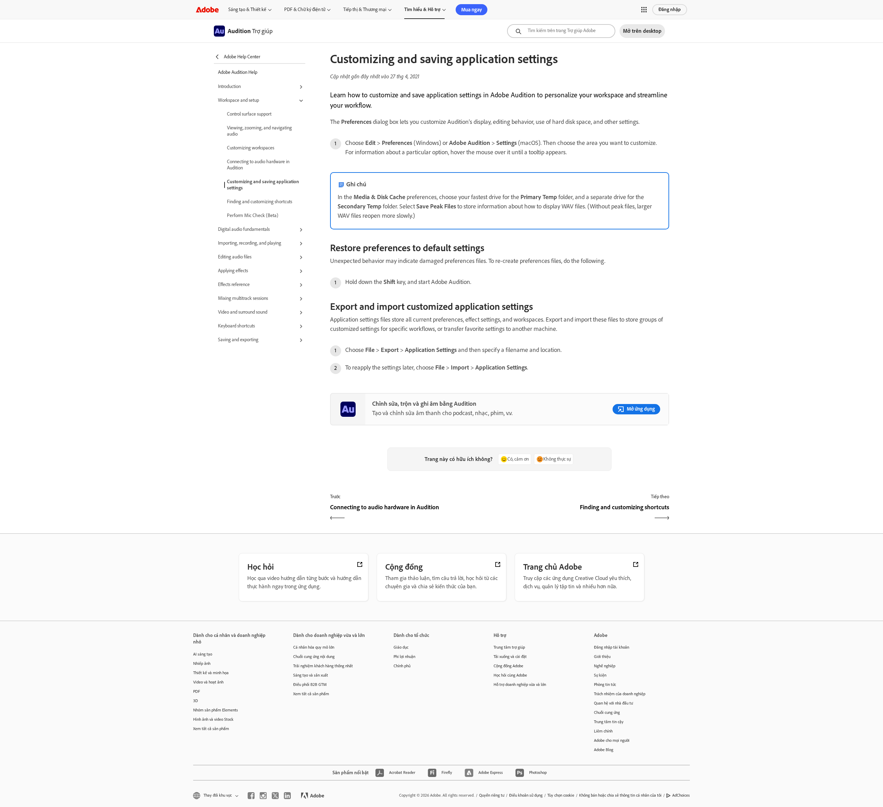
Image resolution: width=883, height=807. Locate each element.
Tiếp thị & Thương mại (364, 9)
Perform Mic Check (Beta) (252, 215)
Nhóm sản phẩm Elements (215, 710)
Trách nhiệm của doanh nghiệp (619, 693)
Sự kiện (600, 675)
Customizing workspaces (250, 148)
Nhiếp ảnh (201, 663)
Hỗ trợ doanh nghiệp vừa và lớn (520, 684)
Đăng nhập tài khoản (611, 647)
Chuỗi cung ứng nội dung (314, 656)
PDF (196, 691)
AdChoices (681, 795)
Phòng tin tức (605, 684)
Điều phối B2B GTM (310, 684)
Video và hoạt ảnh (208, 682)
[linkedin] (287, 795)
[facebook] (251, 795)
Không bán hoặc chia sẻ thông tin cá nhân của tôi (620, 795)
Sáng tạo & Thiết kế (247, 9)
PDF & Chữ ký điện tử (304, 9)
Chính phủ (402, 665)
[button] (643, 9)
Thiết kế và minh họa (211, 672)
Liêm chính (603, 731)
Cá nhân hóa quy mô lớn (313, 647)
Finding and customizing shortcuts (259, 202)
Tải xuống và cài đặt (510, 656)
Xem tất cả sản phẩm (211, 728)
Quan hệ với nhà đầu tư (613, 703)
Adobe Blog (603, 749)
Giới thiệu (602, 656)
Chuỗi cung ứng (607, 712)
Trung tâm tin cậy (609, 721)
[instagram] (263, 795)
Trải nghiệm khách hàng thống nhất (323, 665)
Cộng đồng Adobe (508, 665)
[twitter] (275, 795)
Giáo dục (401, 647)
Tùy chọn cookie (560, 795)
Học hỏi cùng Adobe (510, 675)
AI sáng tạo (202, 654)
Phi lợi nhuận (404, 656)
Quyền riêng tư (491, 795)
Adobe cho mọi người (611, 740)
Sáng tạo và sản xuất (310, 675)
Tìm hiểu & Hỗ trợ (422, 9)
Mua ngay (471, 10)
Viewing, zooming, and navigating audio (259, 131)
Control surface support (249, 114)
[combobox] (561, 31)
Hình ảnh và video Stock (213, 719)
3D (195, 700)
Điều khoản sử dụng (526, 795)
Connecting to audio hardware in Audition (258, 165)
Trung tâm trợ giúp (509, 647)
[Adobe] (207, 9)
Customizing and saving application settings (263, 185)
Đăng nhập (669, 9)
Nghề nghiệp (604, 665)
